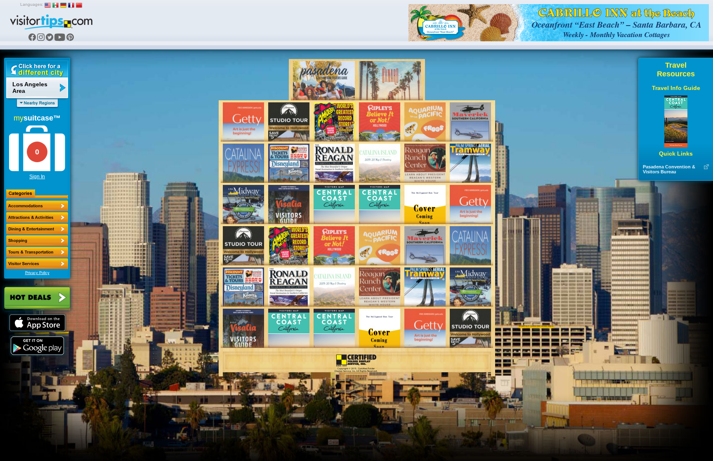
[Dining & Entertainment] (37, 229)
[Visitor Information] (37, 263)
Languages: (31, 4)
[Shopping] (37, 240)
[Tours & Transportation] (37, 252)
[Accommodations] (37, 206)
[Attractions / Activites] (37, 217)
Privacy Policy (37, 273)
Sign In (37, 177)
